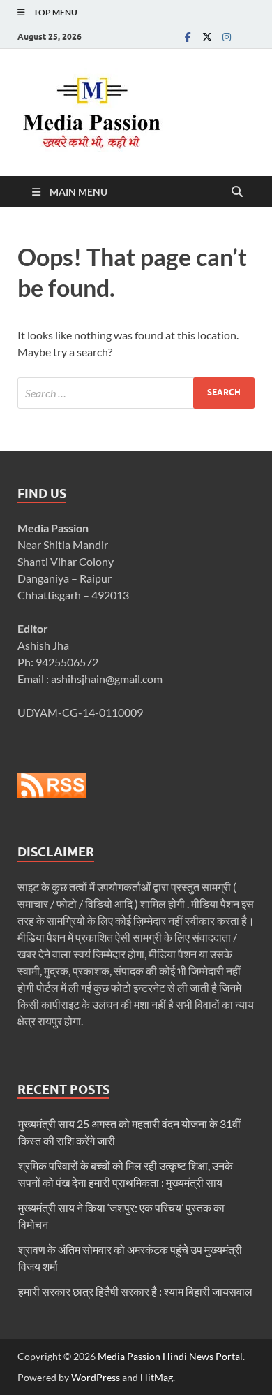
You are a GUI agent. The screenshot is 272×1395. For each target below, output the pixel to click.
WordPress (95, 1377)
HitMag (156, 1377)
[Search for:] (136, 393)
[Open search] (237, 192)
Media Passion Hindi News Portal (170, 1356)
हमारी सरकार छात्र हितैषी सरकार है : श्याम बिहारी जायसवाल (135, 1291)
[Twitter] (207, 36)
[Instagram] (226, 36)
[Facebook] (187, 36)
